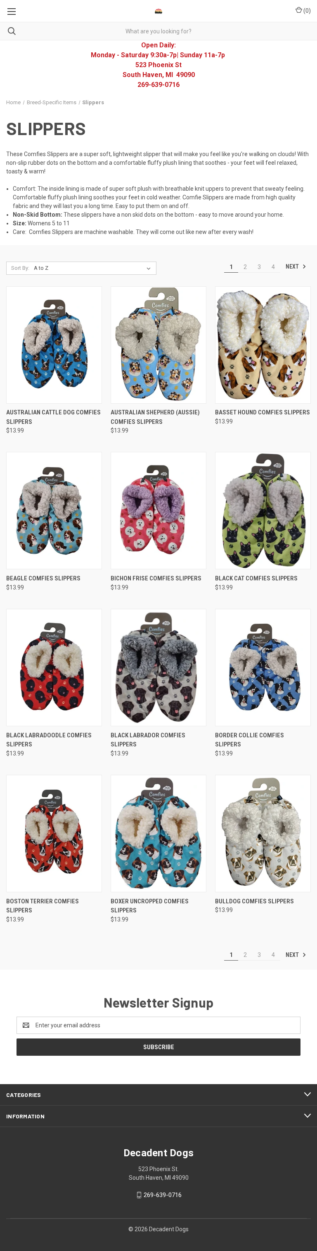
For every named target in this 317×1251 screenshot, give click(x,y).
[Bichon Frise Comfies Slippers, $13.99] (158, 511)
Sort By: (20, 268)
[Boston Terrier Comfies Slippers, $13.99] (54, 833)
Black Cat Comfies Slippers (256, 578)
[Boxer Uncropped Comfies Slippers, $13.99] (158, 833)
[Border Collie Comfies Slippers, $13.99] (263, 667)
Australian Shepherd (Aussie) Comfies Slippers (155, 417)
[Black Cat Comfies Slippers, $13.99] (263, 511)
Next (293, 266)
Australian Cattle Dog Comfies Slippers (53, 417)
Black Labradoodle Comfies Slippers (49, 740)
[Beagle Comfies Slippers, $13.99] (54, 511)
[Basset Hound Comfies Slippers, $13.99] (263, 345)
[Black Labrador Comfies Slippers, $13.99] (158, 667)
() (306, 10)
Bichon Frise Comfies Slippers (156, 578)
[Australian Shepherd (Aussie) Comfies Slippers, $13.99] (158, 345)
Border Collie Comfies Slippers (249, 740)
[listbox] (94, 268)
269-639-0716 (163, 1195)
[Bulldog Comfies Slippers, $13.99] (263, 833)
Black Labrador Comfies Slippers (148, 740)
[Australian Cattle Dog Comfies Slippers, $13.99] (54, 345)
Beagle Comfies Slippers (43, 578)
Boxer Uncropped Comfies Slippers (150, 906)
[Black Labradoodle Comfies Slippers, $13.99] (54, 667)
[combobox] (158, 31)
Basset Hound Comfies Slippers (262, 412)
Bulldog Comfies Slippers (254, 901)
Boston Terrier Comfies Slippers (42, 906)
